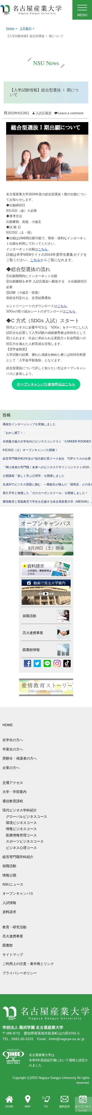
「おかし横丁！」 (14, 433)
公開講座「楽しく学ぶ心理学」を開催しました (34, 476)
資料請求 (64, 1106)
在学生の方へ (12, 740)
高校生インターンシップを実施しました (29, 424)
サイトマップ (12, 955)
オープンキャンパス (83, 1108)
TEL (46, 1106)
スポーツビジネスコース (25, 841)
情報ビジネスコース (23, 829)
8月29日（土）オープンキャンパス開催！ (30, 450)
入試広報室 (44, 113)
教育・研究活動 (14, 927)
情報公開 (9, 875)
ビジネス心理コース (21, 848)
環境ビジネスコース (23, 823)
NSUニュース (12, 884)
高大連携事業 (12, 936)
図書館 (7, 945)
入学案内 (27, 28)
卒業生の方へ (12, 749)
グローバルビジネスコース (28, 817)
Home (11, 28)
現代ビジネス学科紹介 (19, 810)
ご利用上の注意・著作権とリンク (28, 964)
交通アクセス (12, 783)
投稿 (7, 415)
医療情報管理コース (21, 835)
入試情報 (9, 903)
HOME (9, 1106)
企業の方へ (11, 768)
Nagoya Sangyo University (57, 1078)
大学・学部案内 (14, 792)
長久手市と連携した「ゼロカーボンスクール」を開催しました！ (45, 493)
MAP (27, 1106)
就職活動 (9, 866)
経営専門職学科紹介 (17, 857)
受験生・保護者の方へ (19, 758)
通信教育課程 (12, 801)
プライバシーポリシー (19, 973)
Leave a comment (70, 113)
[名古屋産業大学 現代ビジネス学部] (31, 10)
